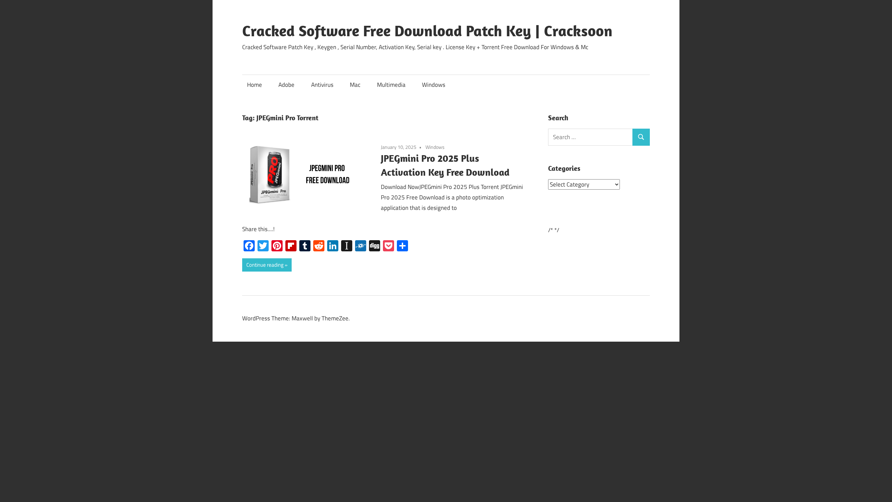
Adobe (286, 84)
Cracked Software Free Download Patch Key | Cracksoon (427, 30)
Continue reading (265, 265)
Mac (355, 84)
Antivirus (322, 84)
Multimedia (391, 84)
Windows (433, 84)
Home (254, 84)
